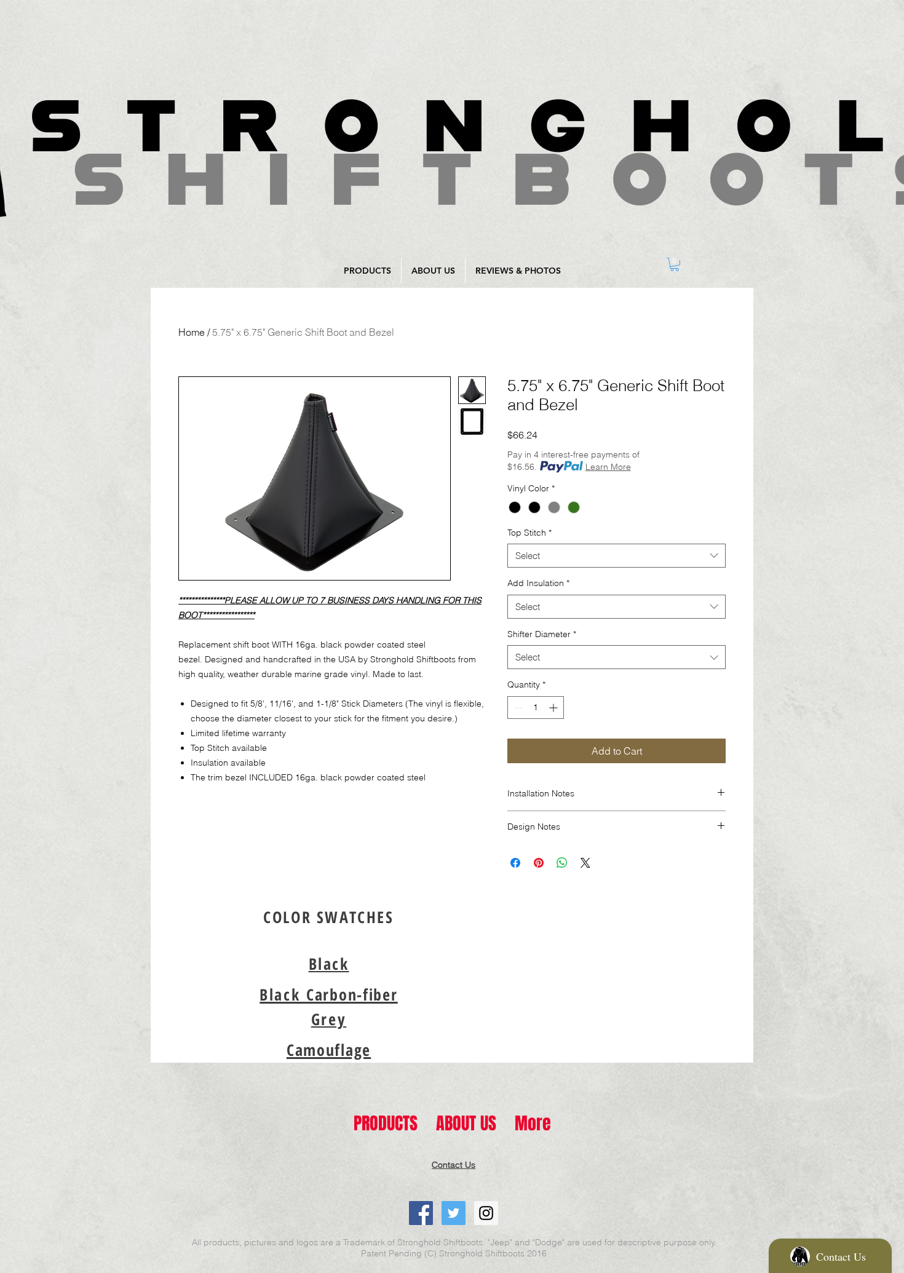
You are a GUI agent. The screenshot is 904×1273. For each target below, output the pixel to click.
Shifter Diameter (541, 634)
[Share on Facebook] (515, 862)
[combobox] (616, 556)
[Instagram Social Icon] (486, 1213)
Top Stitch (529, 532)
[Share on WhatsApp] (562, 862)
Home (191, 332)
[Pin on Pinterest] (538, 862)
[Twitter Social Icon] (454, 1213)
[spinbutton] (536, 707)
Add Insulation (538, 583)
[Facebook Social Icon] (421, 1213)
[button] (329, 963)
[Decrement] (517, 707)
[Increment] (554, 707)
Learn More (608, 466)
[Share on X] (585, 862)
